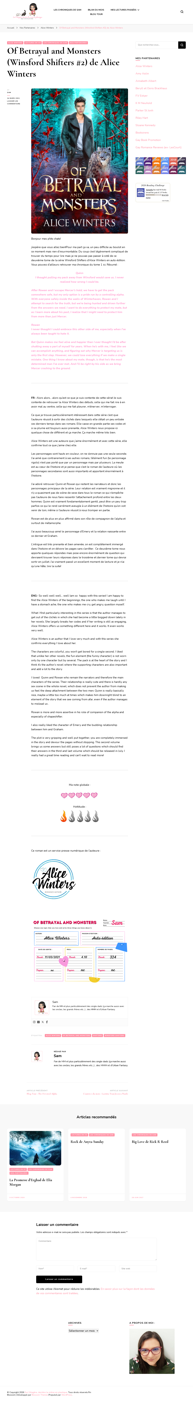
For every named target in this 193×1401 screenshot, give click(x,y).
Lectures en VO (33, 43)
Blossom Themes (40, 1394)
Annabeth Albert (146, 81)
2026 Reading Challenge (153, 185)
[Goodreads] (38, 1022)
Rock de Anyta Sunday (87, 1142)
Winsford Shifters (114, 1036)
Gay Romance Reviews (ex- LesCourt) (159, 147)
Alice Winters (15, 43)
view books (165, 201)
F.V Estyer (142, 95)
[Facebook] (47, 1022)
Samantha (149, 189)
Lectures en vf (18, 1169)
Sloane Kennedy (145, 125)
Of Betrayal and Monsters (76, 1036)
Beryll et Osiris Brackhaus (151, 88)
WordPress (66, 1394)
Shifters (97, 1036)
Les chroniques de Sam (55, 43)
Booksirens (142, 132)
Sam (9, 92)
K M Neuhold (144, 103)
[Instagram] (34, 1022)
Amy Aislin (142, 73)
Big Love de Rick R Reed (150, 1142)
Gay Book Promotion (148, 140)
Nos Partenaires (78, 43)
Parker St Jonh (144, 110)
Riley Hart (142, 118)
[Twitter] (42, 1022)
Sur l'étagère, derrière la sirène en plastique (46, 1392)
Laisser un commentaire (17, 102)
